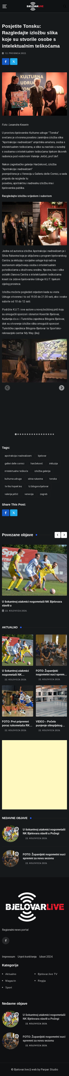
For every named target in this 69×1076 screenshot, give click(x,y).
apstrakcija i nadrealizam (18, 455)
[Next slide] (61, 388)
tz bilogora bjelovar (38, 486)
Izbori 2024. (46, 956)
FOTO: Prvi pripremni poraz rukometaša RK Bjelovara (16, 725)
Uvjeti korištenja (27, 956)
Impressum (8, 956)
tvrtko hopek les (13, 486)
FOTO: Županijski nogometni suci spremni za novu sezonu (51, 674)
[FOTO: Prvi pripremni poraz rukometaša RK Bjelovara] (17, 701)
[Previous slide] (7, 388)
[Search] (64, 6)
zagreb (43, 494)
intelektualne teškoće (16, 471)
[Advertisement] (34, 774)
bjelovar (42, 455)
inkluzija (53, 463)
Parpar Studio (49, 1069)
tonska (53, 478)
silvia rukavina (35, 478)
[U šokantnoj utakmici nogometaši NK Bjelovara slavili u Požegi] (17, 650)
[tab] (16, 434)
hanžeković (37, 463)
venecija (29, 494)
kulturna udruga (13, 478)
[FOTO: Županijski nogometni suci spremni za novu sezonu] (51, 650)
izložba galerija (42, 471)
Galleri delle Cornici (14, 463)
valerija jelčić (11, 494)
